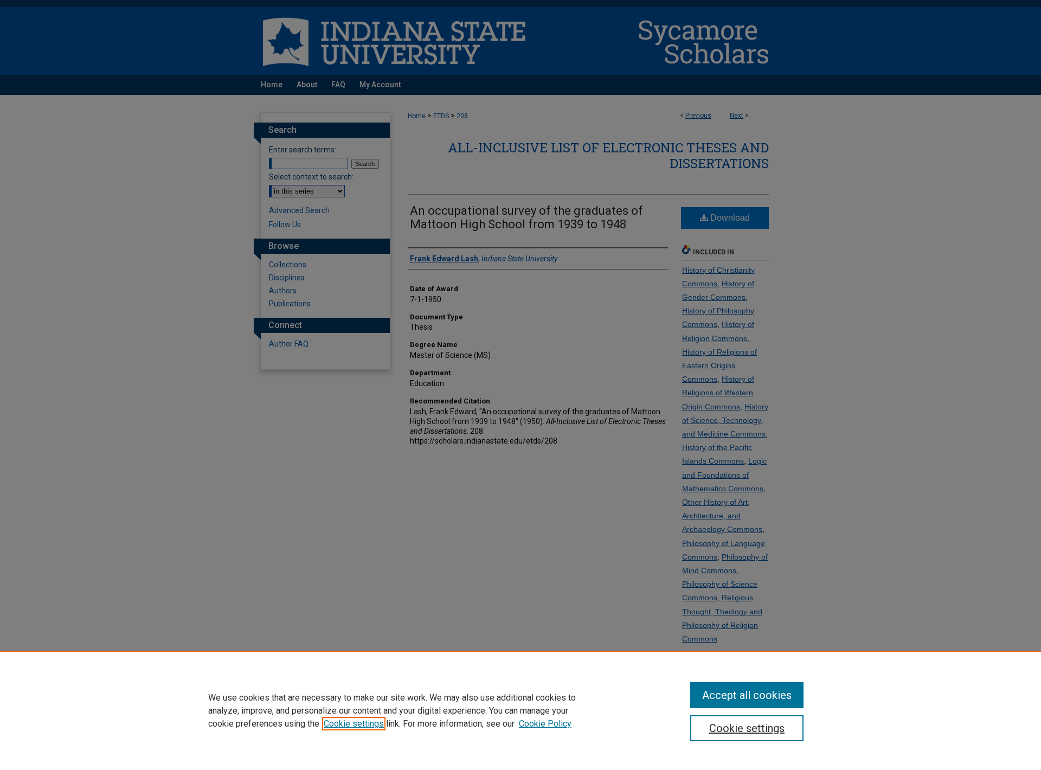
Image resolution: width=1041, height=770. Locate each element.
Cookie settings (354, 723)
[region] (520, 710)
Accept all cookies (747, 695)
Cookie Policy (545, 723)
